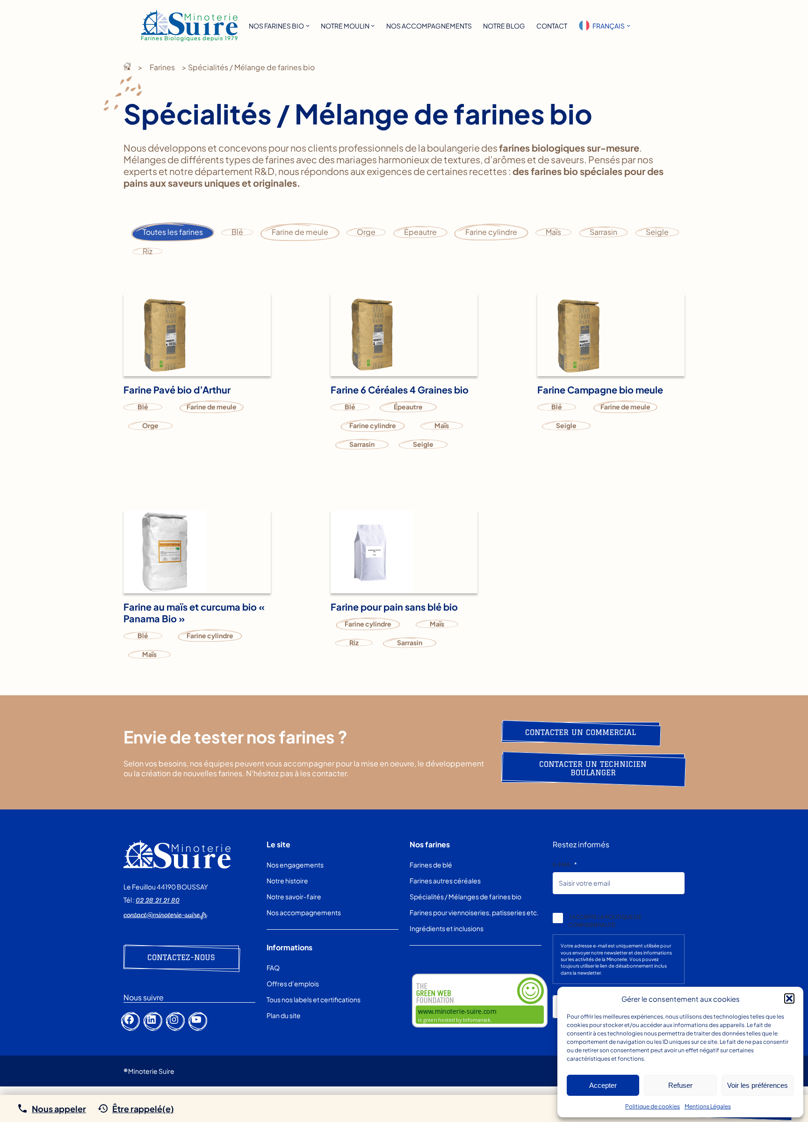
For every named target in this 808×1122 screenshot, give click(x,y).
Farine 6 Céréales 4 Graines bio (400, 389)
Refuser (680, 1085)
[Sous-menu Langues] (628, 25)
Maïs (553, 232)
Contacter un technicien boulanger (593, 768)
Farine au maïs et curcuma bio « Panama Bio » (194, 612)
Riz (147, 251)
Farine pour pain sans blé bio (394, 606)
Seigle (657, 232)
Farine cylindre (491, 232)
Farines (162, 67)
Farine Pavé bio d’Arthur (177, 389)
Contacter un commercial (580, 732)
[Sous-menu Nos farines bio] (308, 25)
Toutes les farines (173, 232)
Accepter (603, 1085)
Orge (366, 232)
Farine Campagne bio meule (600, 389)
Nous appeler (59, 1108)
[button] (789, 998)
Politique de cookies (652, 1106)
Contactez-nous (181, 957)
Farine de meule (300, 232)
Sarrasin (603, 232)
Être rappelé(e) (143, 1108)
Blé (237, 232)
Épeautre (420, 232)
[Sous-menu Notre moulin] (373, 25)
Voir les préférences (757, 1085)
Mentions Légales (708, 1106)
